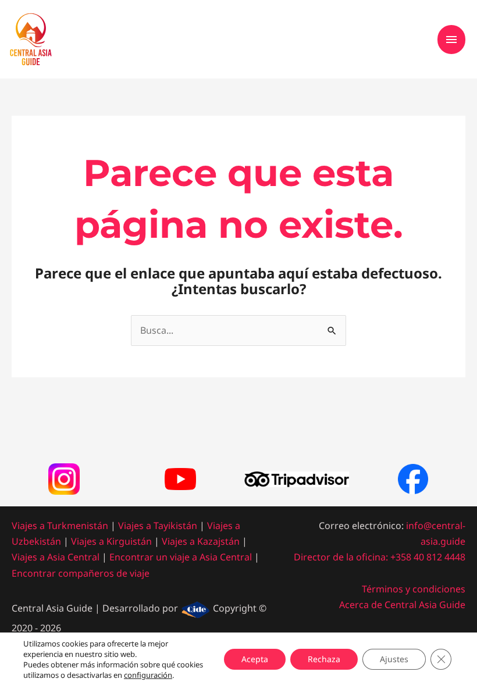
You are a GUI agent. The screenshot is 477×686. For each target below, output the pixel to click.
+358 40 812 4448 (427, 557)
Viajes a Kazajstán (201, 541)
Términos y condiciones (413, 589)
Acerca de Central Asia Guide (402, 604)
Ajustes (394, 658)
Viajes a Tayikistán (157, 525)
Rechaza (324, 658)
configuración (148, 675)
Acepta (254, 658)
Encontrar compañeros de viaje (80, 573)
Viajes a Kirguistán (111, 541)
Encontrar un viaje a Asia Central (180, 557)
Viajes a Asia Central (55, 557)
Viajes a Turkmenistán (60, 525)
